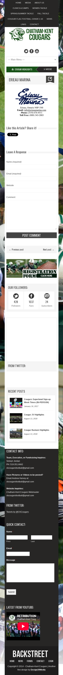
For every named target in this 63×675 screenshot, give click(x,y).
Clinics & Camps (21, 8)
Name (14, 162)
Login (50, 661)
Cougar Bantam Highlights (36, 430)
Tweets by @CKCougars (17, 512)
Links (23, 24)
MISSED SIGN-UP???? (47, 69)
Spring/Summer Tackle (22, 14)
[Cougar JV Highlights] (16, 418)
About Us (39, 3)
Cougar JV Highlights (34, 415)
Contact (34, 24)
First (8, 541)
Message (11, 560)
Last (33, 541)
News (49, 19)
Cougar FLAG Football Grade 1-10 (25, 19)
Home (18, 3)
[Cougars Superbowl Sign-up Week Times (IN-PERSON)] (16, 403)
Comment (10, 197)
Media (28, 3)
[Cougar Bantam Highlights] (16, 434)
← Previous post (16, 249)
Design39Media (38, 670)
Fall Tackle (43, 14)
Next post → (48, 249)
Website (10, 185)
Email (13, 174)
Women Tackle (39, 8)
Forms (30, 661)
